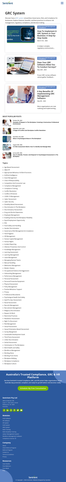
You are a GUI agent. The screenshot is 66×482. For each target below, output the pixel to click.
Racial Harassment (10, 303)
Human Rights (8, 241)
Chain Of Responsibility (11, 180)
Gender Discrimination (11, 228)
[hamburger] (62, 3)
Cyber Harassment (10, 199)
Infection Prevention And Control (15, 247)
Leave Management (10, 257)
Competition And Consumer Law (14, 183)
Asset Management (10, 178)
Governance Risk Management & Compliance (18, 231)
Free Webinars (7, 466)
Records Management (11, 305)
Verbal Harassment (10, 342)
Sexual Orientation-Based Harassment (16, 329)
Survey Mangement (10, 332)
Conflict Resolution (10, 191)
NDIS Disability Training (9, 432)
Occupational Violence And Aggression (16, 271)
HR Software (6, 420)
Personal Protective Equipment (14, 281)
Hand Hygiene (8, 234)
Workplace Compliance (11, 361)
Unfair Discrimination (11, 340)
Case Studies (6, 464)
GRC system (20, 18)
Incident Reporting (10, 244)
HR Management (9, 236)
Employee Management (12, 215)
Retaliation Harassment (12, 318)
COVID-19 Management (11, 196)
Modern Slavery (9, 268)
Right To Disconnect (10, 321)
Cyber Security (9, 202)
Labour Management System (11, 434)
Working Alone (9, 353)
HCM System (6, 425)
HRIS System (6, 427)
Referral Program (7, 450)
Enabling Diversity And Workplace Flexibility (18, 218)
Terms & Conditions (8, 454)
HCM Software (7, 418)
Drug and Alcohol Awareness (13, 212)
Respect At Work (9, 313)
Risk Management (10, 324)
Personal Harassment (11, 279)
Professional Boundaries (12, 295)
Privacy (6, 292)
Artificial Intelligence (10, 175)
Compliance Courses (8, 438)
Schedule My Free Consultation (33, 388)
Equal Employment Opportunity (14, 220)
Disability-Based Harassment (13, 204)
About (4, 445)
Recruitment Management (12, 308)
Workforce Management (12, 350)
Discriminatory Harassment (13, 210)
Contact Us (6, 452)
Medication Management (12, 265)
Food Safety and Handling (12, 226)
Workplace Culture (10, 364)
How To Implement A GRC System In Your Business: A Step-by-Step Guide (47, 34)
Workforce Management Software (12, 436)
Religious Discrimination (12, 311)
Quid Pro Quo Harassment (12, 300)
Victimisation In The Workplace (14, 345)
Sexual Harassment (10, 326)
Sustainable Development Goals (14, 334)
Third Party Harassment (12, 337)
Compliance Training (11, 188)
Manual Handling (9, 263)
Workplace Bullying (10, 358)
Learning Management (11, 255)
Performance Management (13, 276)
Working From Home (11, 356)
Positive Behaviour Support (13, 289)
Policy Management (10, 287)
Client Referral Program (9, 448)
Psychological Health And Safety (14, 297)
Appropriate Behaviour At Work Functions (17, 172)
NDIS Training (7, 429)
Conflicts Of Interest (10, 194)
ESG (5, 223)
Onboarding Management (12, 273)
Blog (4, 470)
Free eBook (6, 468)
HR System (6, 423)
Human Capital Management (13, 239)
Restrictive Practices (10, 316)
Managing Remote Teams (12, 260)
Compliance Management (12, 186)
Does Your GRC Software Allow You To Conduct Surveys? (46, 64)
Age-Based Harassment (11, 167)
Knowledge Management (12, 249)
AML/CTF (7, 170)
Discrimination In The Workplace (14, 207)
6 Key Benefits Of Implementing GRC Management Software (45, 94)
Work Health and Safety (12, 348)
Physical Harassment (11, 284)
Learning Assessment (11, 252)
